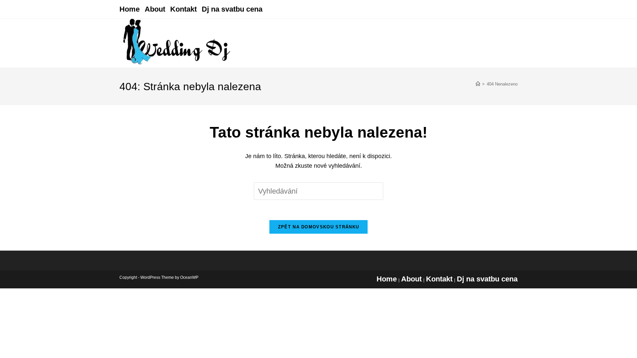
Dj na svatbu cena (232, 9)
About (155, 9)
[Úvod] (478, 84)
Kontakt (183, 9)
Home (129, 9)
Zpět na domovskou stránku (318, 226)
